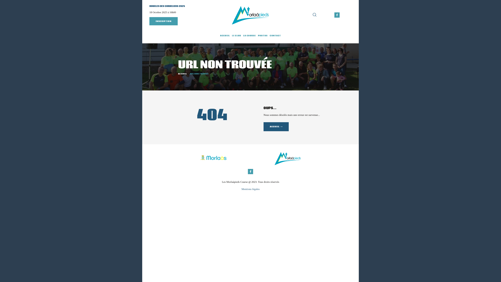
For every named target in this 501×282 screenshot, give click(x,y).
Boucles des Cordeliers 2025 (167, 6)
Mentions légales (250, 189)
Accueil (182, 74)
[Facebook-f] (337, 15)
